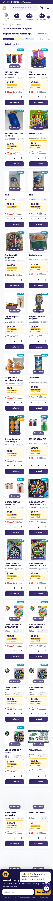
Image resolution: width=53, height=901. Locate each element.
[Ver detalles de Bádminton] (38, 364)
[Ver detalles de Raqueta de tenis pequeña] (38, 302)
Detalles (16, 66)
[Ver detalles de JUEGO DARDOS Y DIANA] (14, 673)
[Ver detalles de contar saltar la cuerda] (38, 861)
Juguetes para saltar (12, 317)
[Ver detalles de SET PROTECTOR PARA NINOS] (14, 58)
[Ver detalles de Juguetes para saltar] (14, 302)
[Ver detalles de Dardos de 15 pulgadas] (14, 241)
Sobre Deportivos (12, 44)
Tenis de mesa (35, 255)
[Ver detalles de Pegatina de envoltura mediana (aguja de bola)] (14, 364)
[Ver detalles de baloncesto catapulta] (14, 799)
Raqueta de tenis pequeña (37, 317)
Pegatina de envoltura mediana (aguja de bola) (14, 380)
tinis (7, 195)
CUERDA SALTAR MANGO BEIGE (12, 503)
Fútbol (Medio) (35, 750)
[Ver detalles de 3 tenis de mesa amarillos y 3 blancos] (14, 425)
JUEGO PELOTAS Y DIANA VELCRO (13, 625)
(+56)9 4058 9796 (12, 2)
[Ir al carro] (41, 7)
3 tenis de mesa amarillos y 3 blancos (12, 441)
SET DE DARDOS (36, 133)
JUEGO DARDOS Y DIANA (13, 688)
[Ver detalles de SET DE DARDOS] (38, 119)
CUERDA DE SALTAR (37, 439)
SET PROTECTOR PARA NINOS (12, 73)
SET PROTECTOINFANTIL (38, 73)
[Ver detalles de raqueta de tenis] (38, 799)
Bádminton (34, 378)
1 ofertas (20, 39)
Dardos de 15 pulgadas (11, 256)
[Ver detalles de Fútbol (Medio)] (38, 736)
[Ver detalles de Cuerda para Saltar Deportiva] (14, 861)
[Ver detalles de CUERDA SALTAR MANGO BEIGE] (14, 488)
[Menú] (48, 7)
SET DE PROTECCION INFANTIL (14, 134)
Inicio (5, 25)
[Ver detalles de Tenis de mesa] (38, 241)
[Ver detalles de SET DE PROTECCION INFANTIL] (14, 119)
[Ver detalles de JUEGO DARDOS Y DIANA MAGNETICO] (38, 488)
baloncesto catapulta (10, 813)
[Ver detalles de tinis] (14, 181)
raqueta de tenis (37, 812)
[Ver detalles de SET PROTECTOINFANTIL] (38, 58)
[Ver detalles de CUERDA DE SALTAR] (38, 425)
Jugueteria (11, 25)
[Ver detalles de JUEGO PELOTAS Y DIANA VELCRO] (14, 611)
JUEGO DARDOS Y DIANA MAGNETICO (37, 503)
